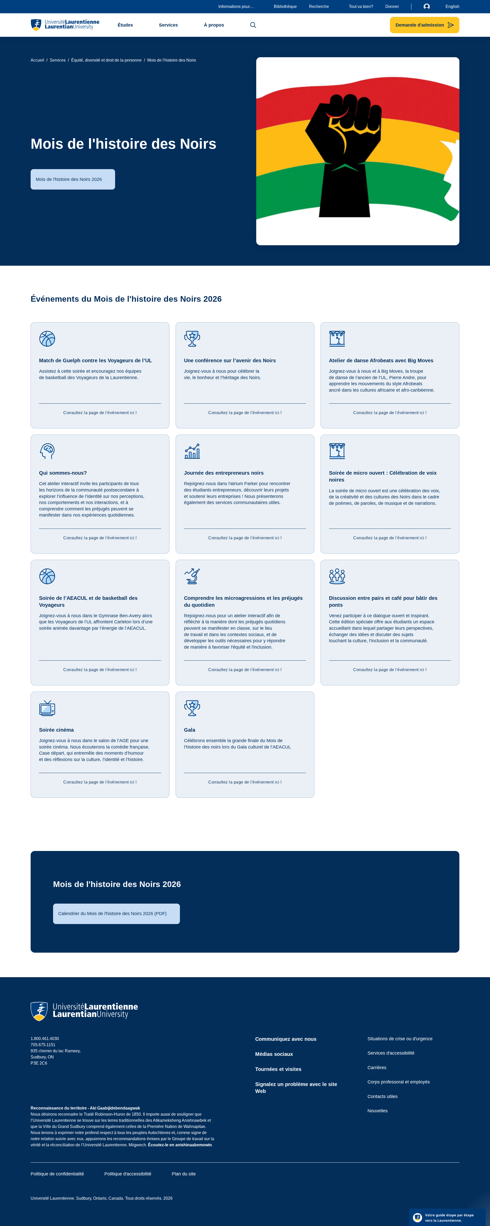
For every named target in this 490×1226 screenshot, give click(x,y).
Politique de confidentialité (57, 1173)
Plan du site (184, 1173)
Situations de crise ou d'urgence (400, 1038)
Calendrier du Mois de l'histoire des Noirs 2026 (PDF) (112, 913)
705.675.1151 (43, 1045)
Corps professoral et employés (399, 1081)
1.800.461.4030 (45, 1038)
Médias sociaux (274, 1054)
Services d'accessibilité (391, 1053)
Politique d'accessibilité (127, 1173)
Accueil (37, 60)
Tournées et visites (278, 1069)
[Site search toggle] (253, 25)
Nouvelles (378, 1110)
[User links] (430, 7)
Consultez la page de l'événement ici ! (100, 413)
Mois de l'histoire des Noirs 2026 (69, 179)
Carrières (377, 1067)
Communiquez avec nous (285, 1039)
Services (58, 60)
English (452, 6)
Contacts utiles (383, 1096)
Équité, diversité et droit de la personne (106, 60)
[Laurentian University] (65, 25)
